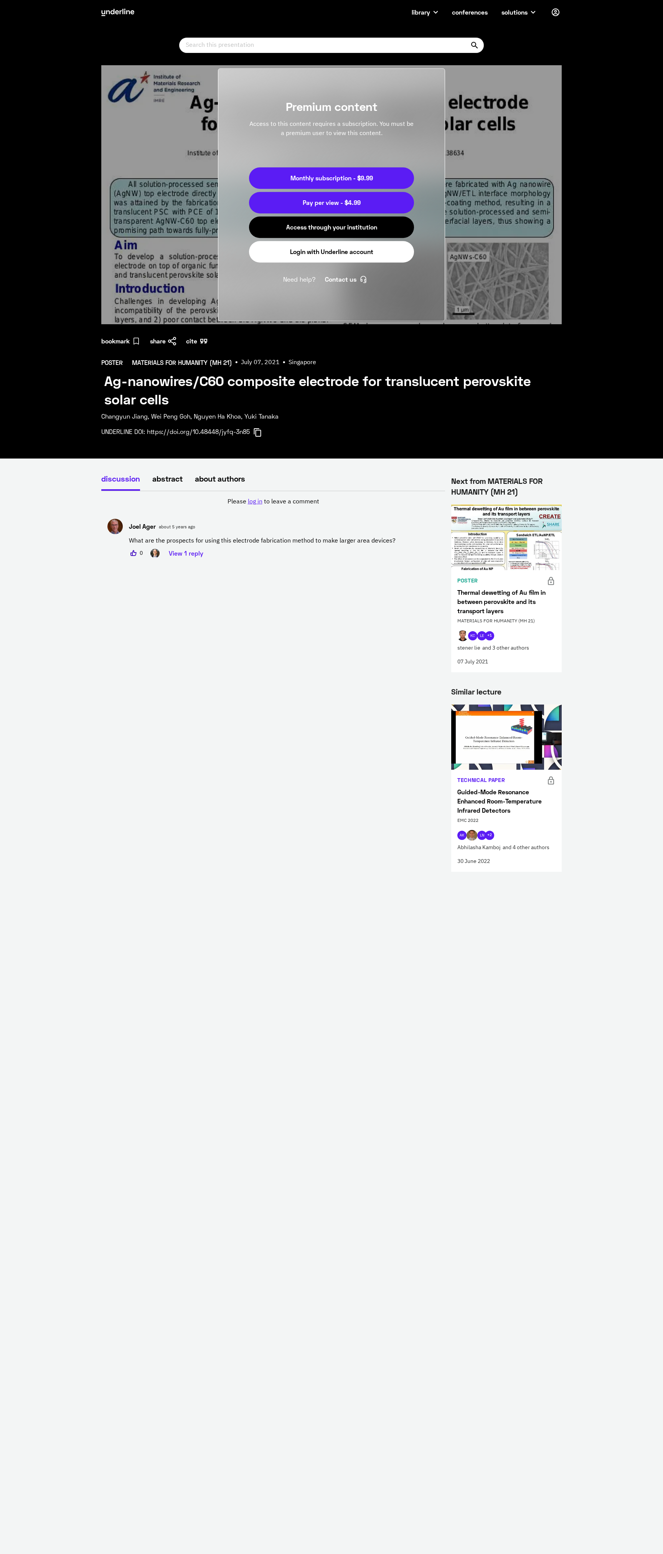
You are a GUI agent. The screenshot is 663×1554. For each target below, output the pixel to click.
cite (191, 341)
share (158, 341)
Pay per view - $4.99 (332, 202)
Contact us (340, 279)
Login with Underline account (331, 251)
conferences (470, 12)
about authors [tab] (220, 478)
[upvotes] (133, 553)
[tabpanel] (273, 527)
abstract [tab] (167, 478)
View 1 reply (186, 553)
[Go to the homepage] (117, 12)
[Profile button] (555, 12)
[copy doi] (262, 432)
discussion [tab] (120, 478)
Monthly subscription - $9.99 (331, 177)
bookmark (115, 341)
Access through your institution (331, 227)
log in (255, 502)
